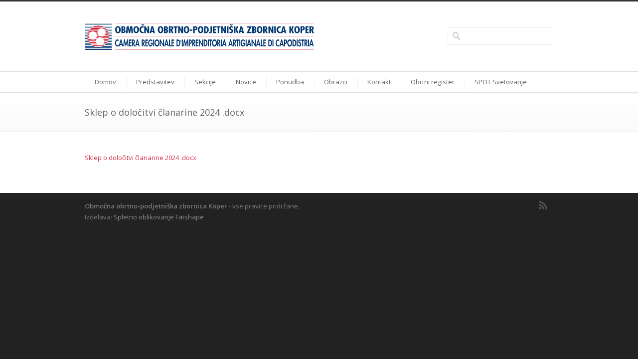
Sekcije (205, 81)
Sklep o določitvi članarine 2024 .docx (140, 157)
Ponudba (290, 81)
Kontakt (379, 81)
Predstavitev (155, 81)
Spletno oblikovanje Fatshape (159, 216)
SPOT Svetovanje (501, 81)
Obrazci (335, 81)
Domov (105, 81)
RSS (543, 205)
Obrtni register (433, 81)
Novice (246, 81)
